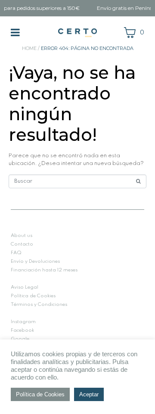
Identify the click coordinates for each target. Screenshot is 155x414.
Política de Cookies (33, 296)
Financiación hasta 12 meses (44, 270)
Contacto (22, 244)
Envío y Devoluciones (35, 261)
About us (21, 235)
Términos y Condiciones (39, 304)
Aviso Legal (24, 287)
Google (20, 339)
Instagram (23, 321)
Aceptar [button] (89, 394)
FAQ (16, 252)
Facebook (22, 330)
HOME (29, 48)
